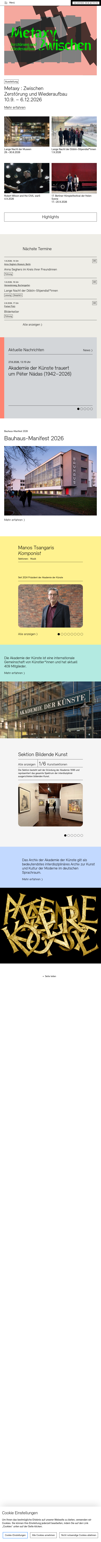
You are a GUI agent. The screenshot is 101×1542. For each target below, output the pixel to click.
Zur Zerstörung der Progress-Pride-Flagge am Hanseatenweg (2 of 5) (81, 409)
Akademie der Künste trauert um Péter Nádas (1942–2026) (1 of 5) (78, 409)
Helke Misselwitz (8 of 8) (82, 634)
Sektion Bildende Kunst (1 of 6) (65, 835)
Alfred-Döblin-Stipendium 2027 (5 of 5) (91, 409)
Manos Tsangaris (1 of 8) (59, 634)
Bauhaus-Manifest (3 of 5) (85, 409)
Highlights (50, 217)
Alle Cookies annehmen (43, 1535)
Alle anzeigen (27, 764)
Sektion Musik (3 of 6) (72, 835)
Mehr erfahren (50, 58)
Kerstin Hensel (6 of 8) (75, 634)
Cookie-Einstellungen (15, 1535)
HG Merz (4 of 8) (68, 634)
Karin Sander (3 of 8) (65, 634)
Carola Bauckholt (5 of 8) (72, 634)
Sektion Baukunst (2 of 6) (68, 835)
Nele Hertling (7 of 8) (78, 634)
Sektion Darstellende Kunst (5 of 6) (78, 835)
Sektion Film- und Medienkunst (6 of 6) (82, 835)
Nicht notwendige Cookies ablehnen (78, 1535)
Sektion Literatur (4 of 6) (75, 835)
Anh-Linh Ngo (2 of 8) (62, 634)
